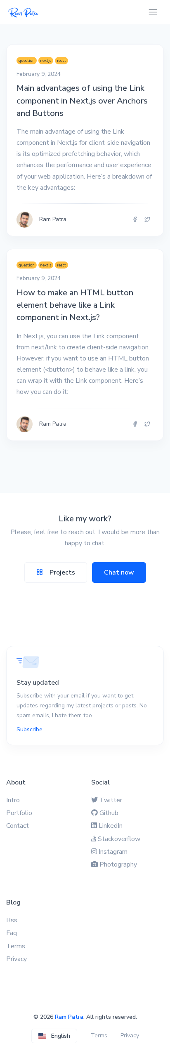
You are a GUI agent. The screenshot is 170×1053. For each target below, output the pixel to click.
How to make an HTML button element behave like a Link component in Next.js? (75, 305)
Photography (118, 864)
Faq (11, 933)
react (61, 60)
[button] (54, 1036)
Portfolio (19, 812)
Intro (13, 800)
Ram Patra (69, 1017)
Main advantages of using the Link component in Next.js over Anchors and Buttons (82, 100)
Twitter (110, 800)
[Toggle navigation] (152, 12)
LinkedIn (111, 825)
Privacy (16, 958)
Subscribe (29, 729)
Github (108, 812)
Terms (15, 946)
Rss (11, 920)
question (27, 60)
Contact (17, 825)
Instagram (113, 851)
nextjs (45, 60)
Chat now (119, 572)
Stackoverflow (119, 838)
